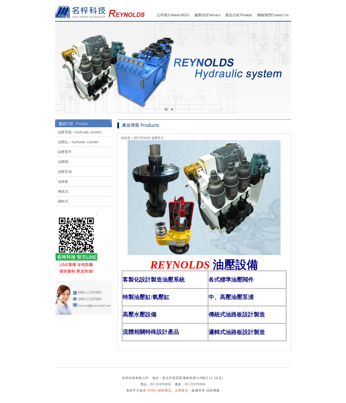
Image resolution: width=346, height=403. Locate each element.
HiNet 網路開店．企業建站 (168, 390)
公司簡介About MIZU (173, 15)
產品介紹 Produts (238, 15)
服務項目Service (207, 15)
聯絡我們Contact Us (273, 15)
